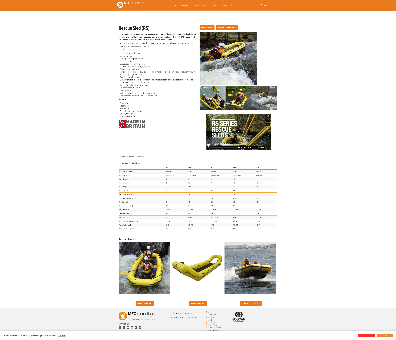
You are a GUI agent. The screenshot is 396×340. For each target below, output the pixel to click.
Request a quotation (228, 28)
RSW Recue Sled (199, 303)
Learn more (61, 336)
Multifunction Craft (251, 303)
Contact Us (214, 5)
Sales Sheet (208, 28)
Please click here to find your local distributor (183, 317)
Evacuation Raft (146, 303)
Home (175, 5)
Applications (185, 5)
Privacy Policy (212, 325)
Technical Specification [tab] (127, 157)
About (205, 5)
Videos (224, 5)
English (265, 5)
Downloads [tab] (140, 157)
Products (196, 5)
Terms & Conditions (214, 328)
